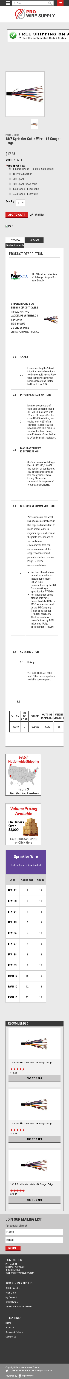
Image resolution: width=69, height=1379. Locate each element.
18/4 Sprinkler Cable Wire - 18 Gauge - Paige (31, 1123)
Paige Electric (12, 134)
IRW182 (12, 890)
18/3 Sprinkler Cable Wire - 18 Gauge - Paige (31, 1062)
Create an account (24, 1306)
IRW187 (12, 943)
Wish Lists (10, 1293)
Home (8, 1323)
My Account (11, 1297)
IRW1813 (12, 997)
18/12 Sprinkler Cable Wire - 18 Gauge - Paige (31, 1184)
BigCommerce (27, 1376)
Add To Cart (34, 1078)
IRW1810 (12, 976)
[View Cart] (60, 2)
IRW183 (12, 901)
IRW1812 (12, 986)
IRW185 (12, 922)
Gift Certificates (12, 1288)
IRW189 (12, 965)
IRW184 (12, 911)
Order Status (11, 1302)
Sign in (8, 1306)
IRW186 (12, 933)
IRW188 (12, 954)
